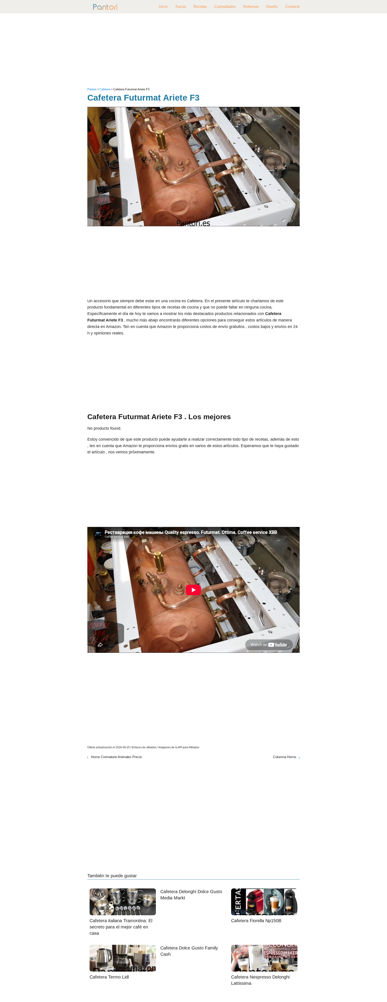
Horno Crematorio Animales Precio (116, 757)
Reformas (251, 6)
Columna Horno (284, 757)
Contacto (292, 6)
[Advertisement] (193, 51)
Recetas (200, 6)
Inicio (163, 6)
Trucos (180, 6)
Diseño (272, 6)
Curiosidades (225, 6)
